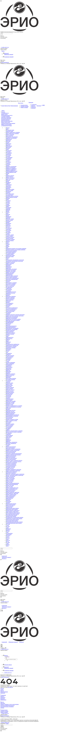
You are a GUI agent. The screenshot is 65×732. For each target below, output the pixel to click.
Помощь (2, 707)
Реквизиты (3, 697)
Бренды (2, 690)
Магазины (3, 703)
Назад (8, 656)
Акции (2, 689)
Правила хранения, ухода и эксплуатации (10, 704)
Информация (3, 699)
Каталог (2, 688)
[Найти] (2, 35)
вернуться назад (4, 687)
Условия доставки (4, 711)
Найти (2, 726)
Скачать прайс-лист (5, 722)
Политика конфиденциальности (7, 705)
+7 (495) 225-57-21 (5, 47)
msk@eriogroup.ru (5, 62)
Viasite (7, 723)
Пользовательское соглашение (7, 706)
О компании (3, 695)
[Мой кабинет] (1, 604)
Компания (3, 692)
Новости (2, 696)
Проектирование (4, 691)
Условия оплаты (4, 710)
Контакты (3, 698)
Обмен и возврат (4, 712)
